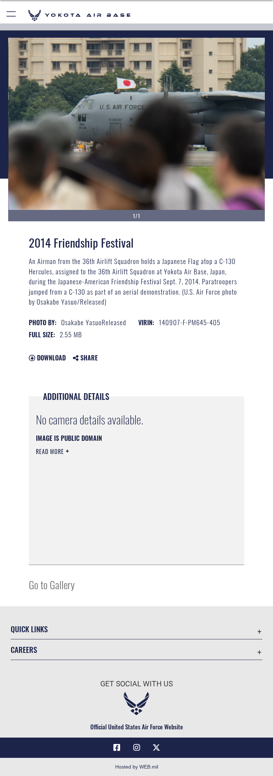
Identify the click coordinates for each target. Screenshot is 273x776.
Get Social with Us (136, 684)
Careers (24, 649)
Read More (51, 451)
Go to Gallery (52, 584)
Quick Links (29, 628)
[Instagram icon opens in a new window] (136, 747)
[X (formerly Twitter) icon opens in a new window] (156, 747)
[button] (11, 15)
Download (50, 357)
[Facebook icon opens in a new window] (116, 747)
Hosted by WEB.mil (136, 767)
